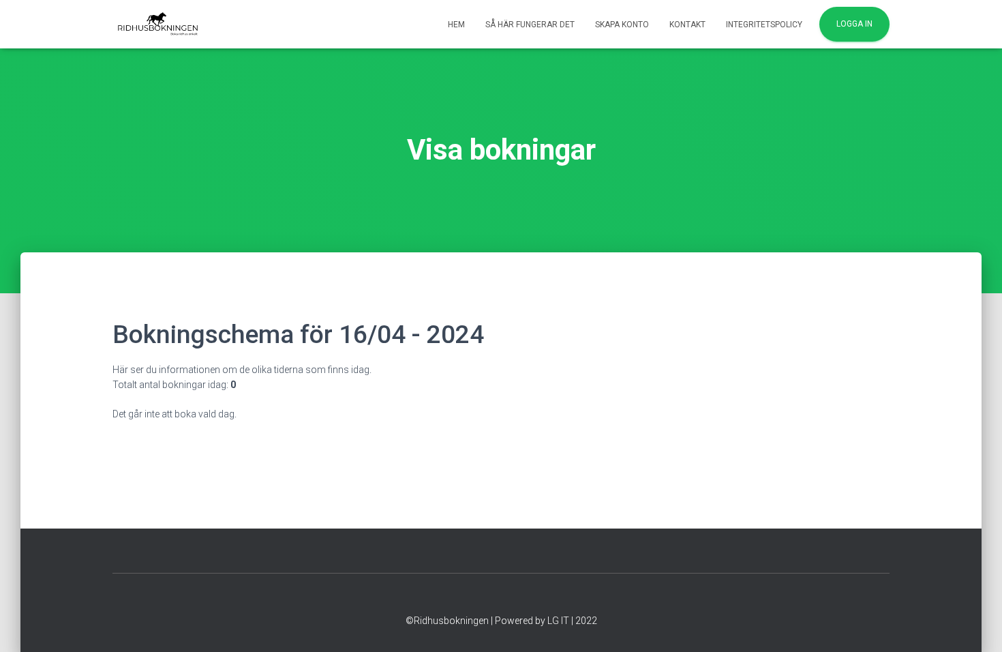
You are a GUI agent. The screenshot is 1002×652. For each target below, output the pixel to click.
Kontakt (687, 24)
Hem (456, 24)
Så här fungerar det (530, 24)
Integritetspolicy (764, 24)
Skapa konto (622, 24)
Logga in (854, 24)
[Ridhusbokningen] (157, 25)
